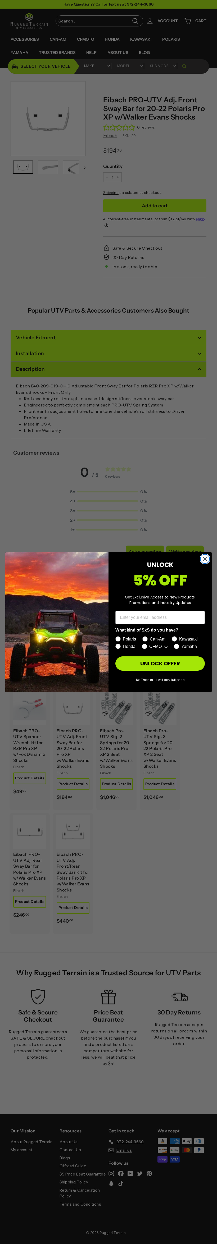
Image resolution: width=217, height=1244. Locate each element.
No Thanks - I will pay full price (160, 680)
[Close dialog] (205, 559)
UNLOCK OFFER (160, 663)
